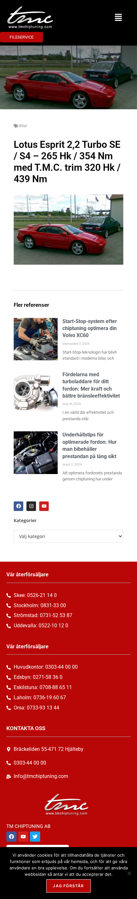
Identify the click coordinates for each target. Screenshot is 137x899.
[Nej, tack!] (129, 873)
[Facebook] (18, 506)
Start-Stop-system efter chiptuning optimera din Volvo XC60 (89, 328)
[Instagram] (31, 506)
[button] (118, 17)
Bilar (23, 125)
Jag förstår (68, 885)
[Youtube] (44, 506)
